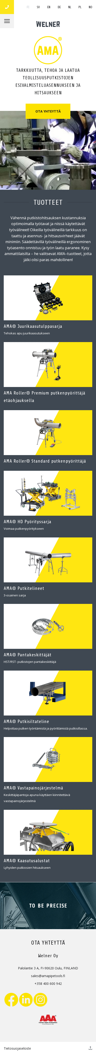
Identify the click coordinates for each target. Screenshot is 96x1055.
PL (80, 7)
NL (69, 7)
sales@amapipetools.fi (48, 976)
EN (48, 7)
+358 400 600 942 (48, 983)
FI (28, 7)
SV (38, 7)
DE (59, 7)
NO (90, 7)
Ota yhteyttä (48, 111)
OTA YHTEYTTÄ (48, 943)
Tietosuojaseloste (17, 1048)
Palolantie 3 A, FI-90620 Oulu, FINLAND (48, 968)
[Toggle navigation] (7, 21)
